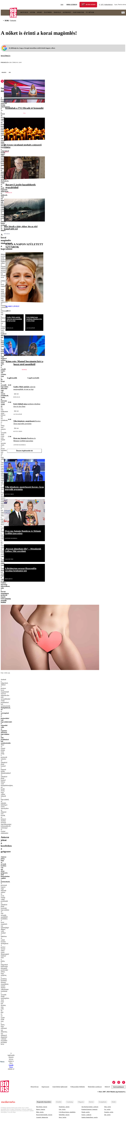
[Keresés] (123, 12)
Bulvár (91, 1102)
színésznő (8, 310)
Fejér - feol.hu (62, 1109)
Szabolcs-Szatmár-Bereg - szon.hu (90, 1117)
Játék (62, 4)
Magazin (81, 1102)
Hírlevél (107, 1087)
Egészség (13, 20)
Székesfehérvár (107, 4)
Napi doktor (78, 12)
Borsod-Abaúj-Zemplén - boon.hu (44, 1114)
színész (6, 152)
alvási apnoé (30, 328)
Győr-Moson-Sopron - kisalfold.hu (67, 1112)
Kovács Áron (17, 431)
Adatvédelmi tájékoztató (59, 1087)
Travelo (57, 12)
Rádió (114, 1102)
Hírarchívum (34, 1087)
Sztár (32, 12)
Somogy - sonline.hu (86, 1114)
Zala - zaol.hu (107, 1114)
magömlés (5, 56)
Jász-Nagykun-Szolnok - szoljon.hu (90, 1106)
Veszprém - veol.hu (108, 1112)
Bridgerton (9, 579)
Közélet (58, 1102)
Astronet (67, 12)
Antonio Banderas (19, 445)
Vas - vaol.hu (107, 1109)
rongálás (10, 328)
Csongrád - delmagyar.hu (42, 1117)
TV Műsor (90, 12)
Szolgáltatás (102, 1102)
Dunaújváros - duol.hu (64, 1106)
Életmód (48, 12)
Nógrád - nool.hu (86, 1112)
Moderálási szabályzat (95, 1087)
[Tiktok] (113, 1082)
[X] (2, 81)
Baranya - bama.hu (40, 1109)
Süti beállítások (118, 1087)
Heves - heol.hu (62, 1117)
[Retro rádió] (84, 5)
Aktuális (24, 12)
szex (10, 72)
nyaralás (9, 192)
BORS (7, 20)
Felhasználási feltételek (77, 1087)
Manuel (24, 369)
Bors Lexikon (72, 4)
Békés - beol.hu (40, 1112)
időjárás (7, 233)
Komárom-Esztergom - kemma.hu (89, 1109)
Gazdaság (70, 1102)
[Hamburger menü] (5, 12)
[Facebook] (123, 1082)
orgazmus (4, 72)
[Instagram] (118, 1082)
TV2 (24, 113)
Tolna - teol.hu (107, 1106)
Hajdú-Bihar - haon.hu (64, 1114)
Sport (39, 12)
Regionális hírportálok (44, 1102)
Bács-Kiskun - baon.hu (41, 1106)
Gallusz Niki (9, 559)
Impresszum (45, 1087)
